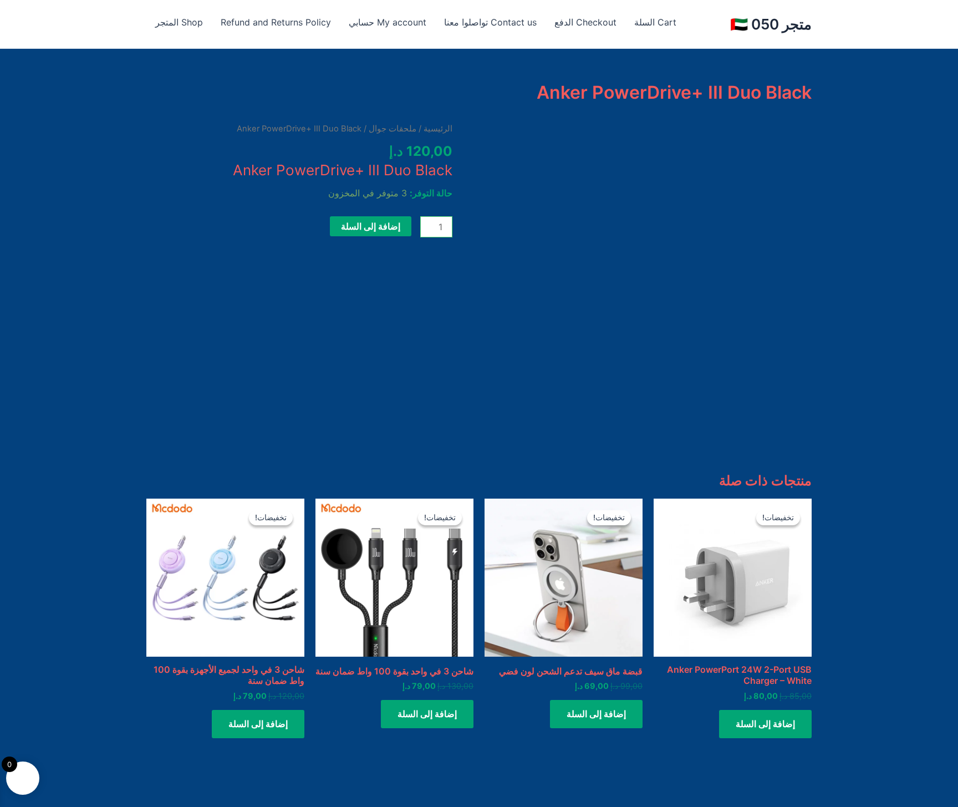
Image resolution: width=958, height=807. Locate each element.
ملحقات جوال (392, 129)
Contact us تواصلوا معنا (490, 22)
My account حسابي (387, 22)
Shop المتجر (179, 22)
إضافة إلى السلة (370, 226)
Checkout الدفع (585, 22)
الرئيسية (438, 129)
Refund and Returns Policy (276, 22)
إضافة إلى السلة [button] (765, 723)
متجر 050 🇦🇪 (771, 24)
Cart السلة (655, 22)
